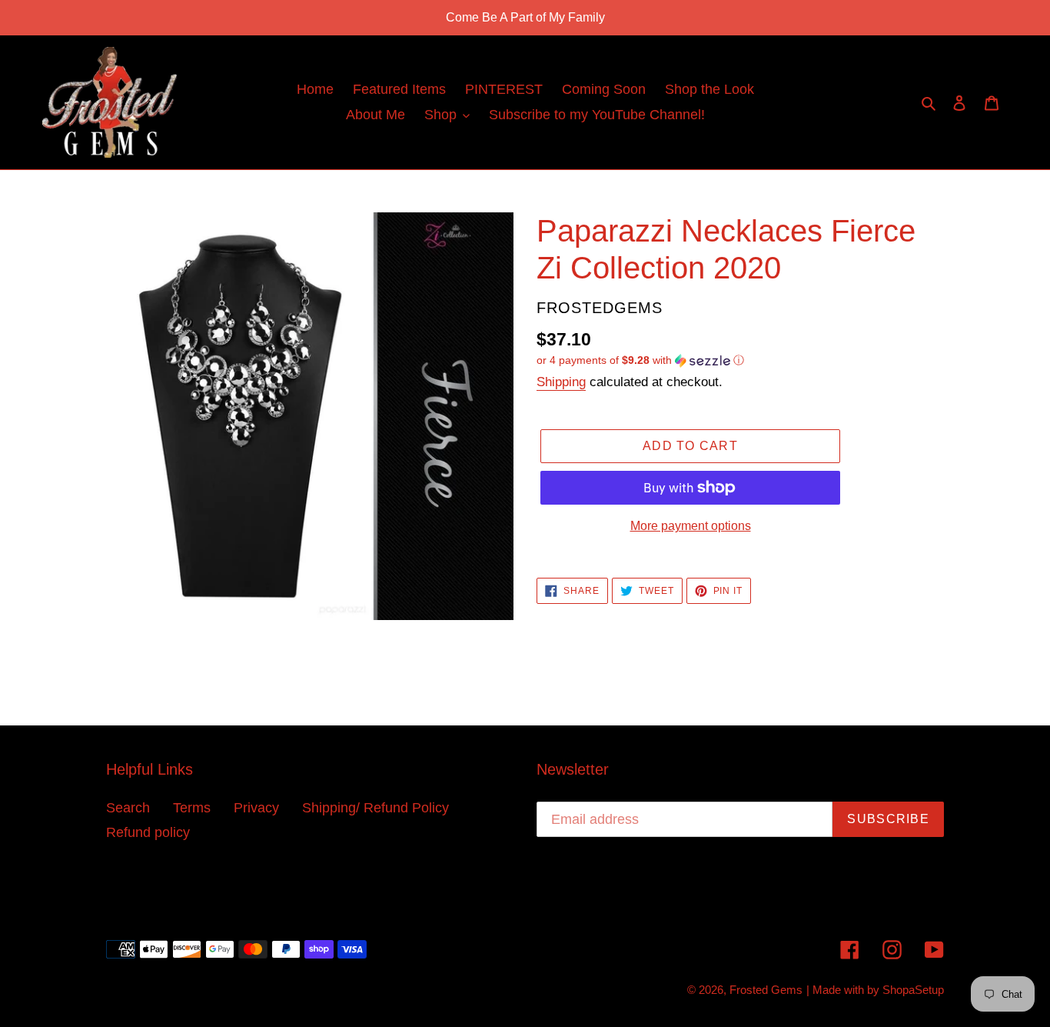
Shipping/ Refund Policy (375, 807)
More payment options (690, 525)
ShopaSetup (913, 989)
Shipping (561, 382)
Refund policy (148, 832)
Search (128, 807)
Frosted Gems (765, 989)
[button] (640, 360)
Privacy (256, 807)
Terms (192, 807)
